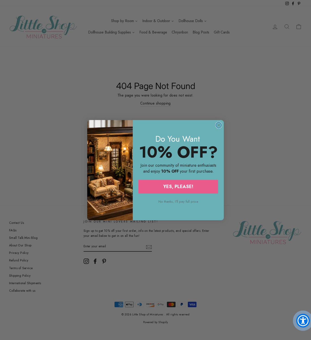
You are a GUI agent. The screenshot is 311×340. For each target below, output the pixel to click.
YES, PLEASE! (178, 186)
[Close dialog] (219, 125)
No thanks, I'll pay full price (178, 201)
